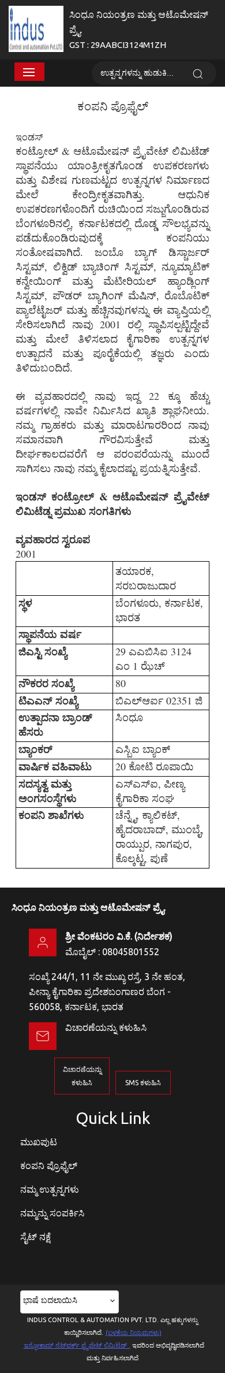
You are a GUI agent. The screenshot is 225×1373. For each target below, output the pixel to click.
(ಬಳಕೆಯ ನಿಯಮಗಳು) (134, 1332)
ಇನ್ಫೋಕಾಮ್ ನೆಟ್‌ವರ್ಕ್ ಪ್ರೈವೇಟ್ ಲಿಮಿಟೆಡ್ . (77, 1345)
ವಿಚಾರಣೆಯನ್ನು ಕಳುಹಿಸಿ (106, 1027)
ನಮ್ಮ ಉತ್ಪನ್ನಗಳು (49, 1189)
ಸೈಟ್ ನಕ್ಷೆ (35, 1236)
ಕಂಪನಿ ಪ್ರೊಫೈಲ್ (48, 1165)
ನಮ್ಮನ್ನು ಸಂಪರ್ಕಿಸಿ (52, 1213)
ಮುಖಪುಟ (38, 1142)
